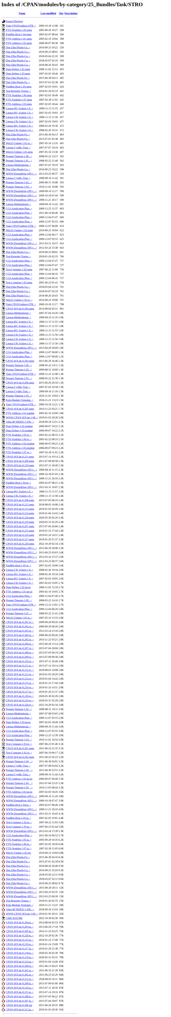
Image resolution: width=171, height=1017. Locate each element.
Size (61, 13)
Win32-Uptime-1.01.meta (19, 152)
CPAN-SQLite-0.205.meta (20, 408)
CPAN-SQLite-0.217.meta (20, 539)
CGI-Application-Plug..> (19, 208)
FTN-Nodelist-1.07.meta (19, 99)
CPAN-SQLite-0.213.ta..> (20, 1009)
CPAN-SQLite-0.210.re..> (20, 661)
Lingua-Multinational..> (18, 165)
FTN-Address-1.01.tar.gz (19, 591)
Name (22, 13)
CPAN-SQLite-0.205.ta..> (20, 931)
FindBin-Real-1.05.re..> (18, 565)
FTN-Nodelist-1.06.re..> (19, 439)
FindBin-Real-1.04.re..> (18, 482)
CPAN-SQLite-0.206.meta (20, 382)
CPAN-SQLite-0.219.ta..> (20, 957)
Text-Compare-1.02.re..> (19, 752)
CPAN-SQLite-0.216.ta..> (20, 944)
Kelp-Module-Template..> (19, 400)
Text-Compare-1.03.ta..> (19, 826)
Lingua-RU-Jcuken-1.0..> (19, 108)
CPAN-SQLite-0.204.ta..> (20, 922)
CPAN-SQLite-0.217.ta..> (20, 948)
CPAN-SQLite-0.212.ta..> (20, 979)
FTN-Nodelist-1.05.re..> (19, 434)
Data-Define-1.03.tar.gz (18, 722)
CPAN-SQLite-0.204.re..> (20, 635)
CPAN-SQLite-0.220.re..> (20, 704)
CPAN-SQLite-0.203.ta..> (20, 926)
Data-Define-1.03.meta (18, 73)
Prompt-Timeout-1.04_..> (19, 761)
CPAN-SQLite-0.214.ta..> (20, 961)
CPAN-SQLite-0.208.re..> (20, 652)
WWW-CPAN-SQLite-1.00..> (22, 417)
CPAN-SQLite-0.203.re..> (20, 630)
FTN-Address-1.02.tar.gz (19, 778)
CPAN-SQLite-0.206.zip (19, 1005)
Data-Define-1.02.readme (19, 426)
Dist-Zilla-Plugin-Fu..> (18, 78)
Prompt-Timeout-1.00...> (19, 156)
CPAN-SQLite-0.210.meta (20, 465)
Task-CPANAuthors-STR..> (21, 25)
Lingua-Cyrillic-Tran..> (18, 147)
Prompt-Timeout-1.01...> (19, 160)
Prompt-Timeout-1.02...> (19, 182)
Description (70, 13)
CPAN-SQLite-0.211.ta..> (20, 992)
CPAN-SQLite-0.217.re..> (20, 691)
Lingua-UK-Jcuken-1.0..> (19, 117)
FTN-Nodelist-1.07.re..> (19, 452)
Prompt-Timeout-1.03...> (19, 186)
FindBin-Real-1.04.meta (18, 34)
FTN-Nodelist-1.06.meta (19, 95)
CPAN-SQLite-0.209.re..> (20, 657)
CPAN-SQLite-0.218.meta (20, 517)
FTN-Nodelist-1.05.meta (19, 30)
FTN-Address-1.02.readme (20, 443)
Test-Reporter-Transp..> (18, 91)
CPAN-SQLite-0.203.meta (20, 360)
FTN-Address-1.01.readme (20, 413)
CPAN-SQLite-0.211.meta (20, 456)
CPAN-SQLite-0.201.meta (20, 748)
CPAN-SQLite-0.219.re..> (20, 700)
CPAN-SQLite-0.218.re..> (20, 696)
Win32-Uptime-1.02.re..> (19, 300)
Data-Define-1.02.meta (18, 69)
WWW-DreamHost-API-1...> (21, 173)
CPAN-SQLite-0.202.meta (20, 757)
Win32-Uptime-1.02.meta (19, 230)
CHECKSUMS (14, 918)
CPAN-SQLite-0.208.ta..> (20, 996)
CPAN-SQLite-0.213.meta (20, 508)
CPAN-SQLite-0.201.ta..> (20, 970)
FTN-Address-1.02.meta (19, 43)
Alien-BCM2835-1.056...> (20, 421)
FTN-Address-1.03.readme (20, 448)
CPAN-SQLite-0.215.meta (20, 530)
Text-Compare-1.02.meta (19, 269)
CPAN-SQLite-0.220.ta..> (20, 935)
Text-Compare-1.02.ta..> (19, 822)
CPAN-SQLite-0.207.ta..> (20, 1000)
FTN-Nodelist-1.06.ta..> (19, 844)
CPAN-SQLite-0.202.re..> (20, 626)
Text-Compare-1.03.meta (19, 282)
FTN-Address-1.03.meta (19, 104)
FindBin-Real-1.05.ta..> (18, 818)
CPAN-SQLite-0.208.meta (20, 500)
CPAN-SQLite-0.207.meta (20, 526)
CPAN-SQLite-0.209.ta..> (20, 983)
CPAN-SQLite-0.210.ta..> (20, 987)
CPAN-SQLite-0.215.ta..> (20, 939)
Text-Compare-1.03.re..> (19, 744)
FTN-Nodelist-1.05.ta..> (19, 839)
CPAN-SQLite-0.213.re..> (20, 674)
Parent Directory (14, 21)
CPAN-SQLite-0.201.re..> (20, 622)
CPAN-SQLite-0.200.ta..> (20, 966)
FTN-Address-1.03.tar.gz (19, 791)
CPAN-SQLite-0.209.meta (20, 461)
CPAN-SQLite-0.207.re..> (20, 648)
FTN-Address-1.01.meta (19, 38)
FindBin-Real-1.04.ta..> (18, 805)
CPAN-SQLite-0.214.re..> (20, 678)
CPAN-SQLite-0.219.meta (20, 522)
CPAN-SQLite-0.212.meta (20, 504)
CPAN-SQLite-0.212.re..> (20, 670)
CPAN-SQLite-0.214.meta (20, 513)
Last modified (48, 13)
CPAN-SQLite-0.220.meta (20, 543)
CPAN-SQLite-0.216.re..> (20, 687)
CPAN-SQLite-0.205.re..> (20, 639)
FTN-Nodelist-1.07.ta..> (19, 848)
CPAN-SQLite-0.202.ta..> (20, 974)
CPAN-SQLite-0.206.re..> (20, 643)
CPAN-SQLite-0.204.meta (20, 308)
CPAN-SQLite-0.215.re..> (20, 683)
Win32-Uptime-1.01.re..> (19, 143)
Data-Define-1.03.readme (19, 430)
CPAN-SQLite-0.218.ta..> (20, 953)
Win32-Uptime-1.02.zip (18, 852)
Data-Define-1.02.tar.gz (18, 587)
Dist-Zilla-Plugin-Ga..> (18, 47)
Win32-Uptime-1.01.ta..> (19, 617)
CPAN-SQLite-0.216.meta (20, 535)
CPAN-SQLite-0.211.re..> (20, 665)
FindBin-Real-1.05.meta (18, 86)
